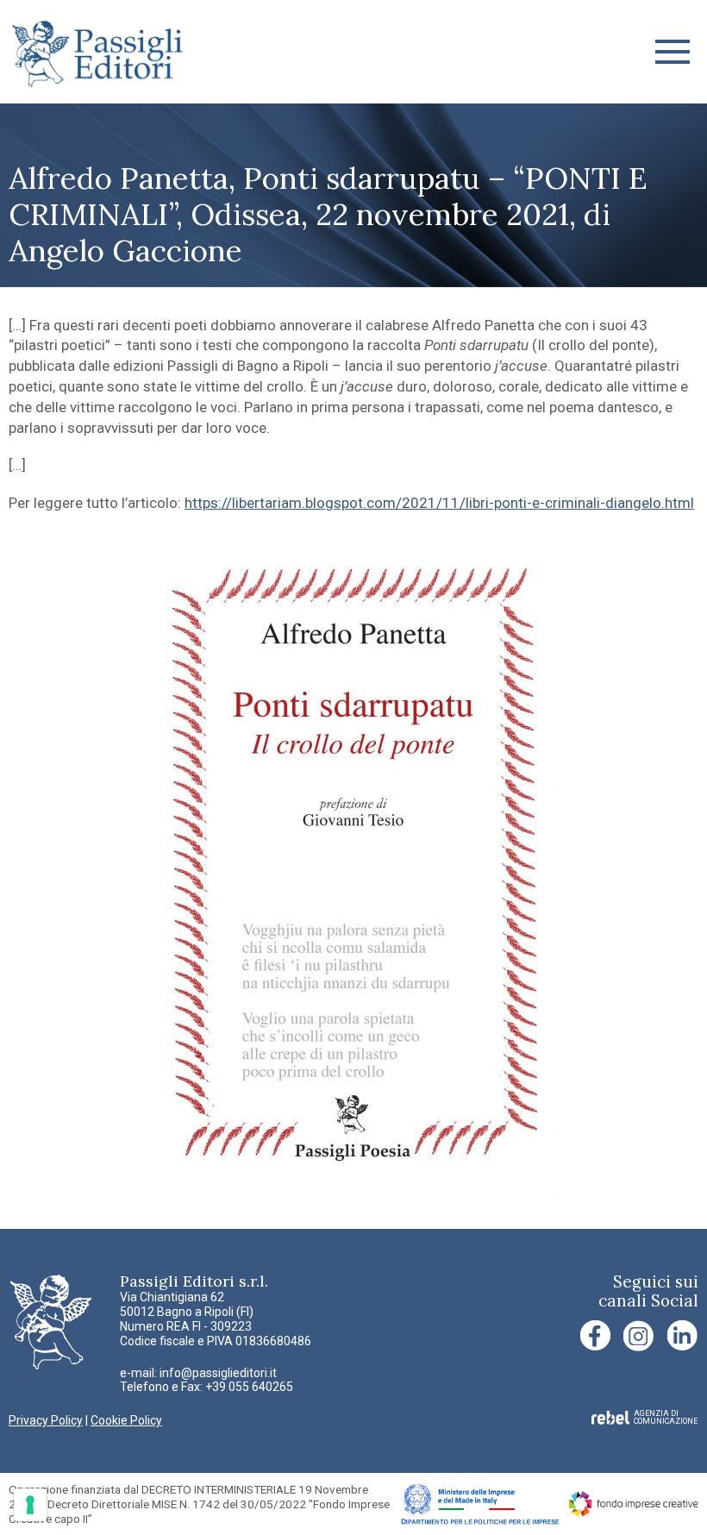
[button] (672, 51)
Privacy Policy (46, 1420)
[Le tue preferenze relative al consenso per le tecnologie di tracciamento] (30, 1504)
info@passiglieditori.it (218, 1373)
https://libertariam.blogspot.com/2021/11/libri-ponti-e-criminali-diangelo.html (439, 502)
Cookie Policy (126, 1420)
